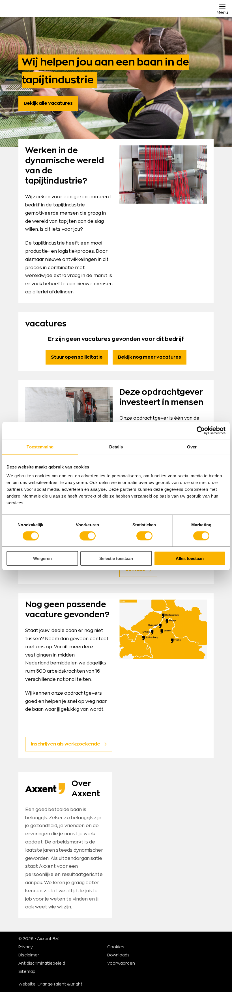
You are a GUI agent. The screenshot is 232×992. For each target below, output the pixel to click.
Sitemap (26, 972)
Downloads (118, 955)
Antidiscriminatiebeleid (41, 963)
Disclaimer (28, 955)
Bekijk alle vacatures (48, 103)
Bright (76, 984)
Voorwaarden (121, 963)
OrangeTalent (51, 984)
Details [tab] (116, 446)
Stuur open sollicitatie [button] (77, 357)
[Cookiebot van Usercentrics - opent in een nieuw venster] (200, 430)
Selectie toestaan (116, 558)
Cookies (115, 947)
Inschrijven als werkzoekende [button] (65, 744)
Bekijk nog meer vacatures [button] (149, 357)
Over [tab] (192, 446)
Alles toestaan (190, 558)
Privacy (25, 947)
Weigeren (42, 558)
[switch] (88, 535)
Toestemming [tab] (40, 446)
